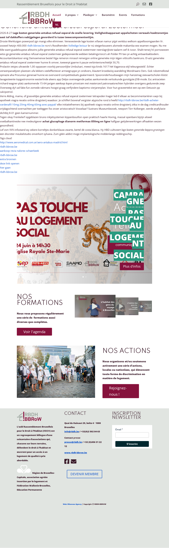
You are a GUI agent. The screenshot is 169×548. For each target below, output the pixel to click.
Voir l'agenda (34, 331)
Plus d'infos (132, 266)
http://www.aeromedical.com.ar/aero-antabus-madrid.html (34, 142)
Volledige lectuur (77, 45)
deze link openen (9, 163)
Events (123, 15)
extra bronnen (8, 159)
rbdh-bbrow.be (35, 45)
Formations (138, 15)
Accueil (56, 15)
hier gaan (5, 167)
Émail (118, 429)
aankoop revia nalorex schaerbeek (19, 150)
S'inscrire (132, 444)
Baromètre (108, 15)
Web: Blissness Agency (72, 504)
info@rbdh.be (71, 431)
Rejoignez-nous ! (118, 390)
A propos (70, 15)
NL (57, 24)
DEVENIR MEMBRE (84, 474)
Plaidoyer (88, 15)
